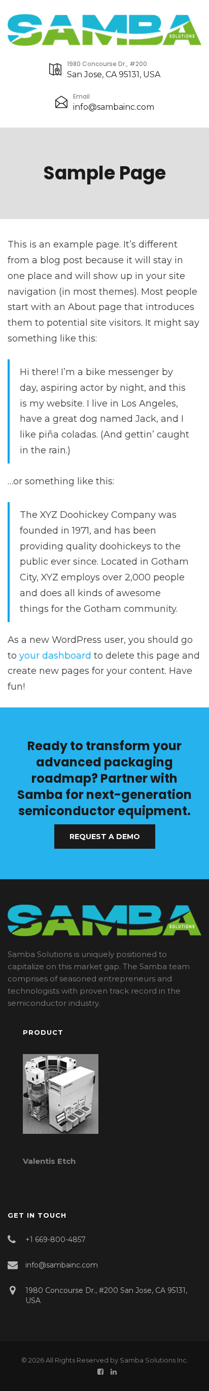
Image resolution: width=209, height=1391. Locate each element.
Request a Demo (104, 836)
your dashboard (55, 655)
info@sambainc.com (113, 107)
